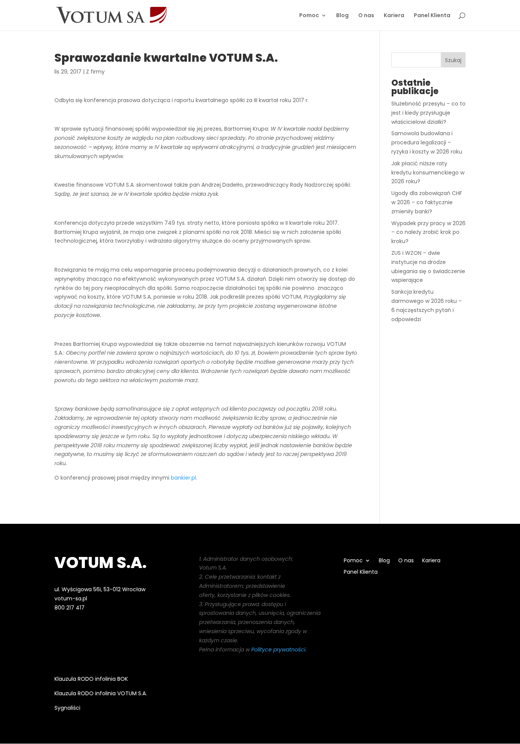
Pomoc (309, 16)
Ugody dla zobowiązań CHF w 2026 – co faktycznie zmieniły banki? (426, 202)
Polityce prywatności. (278, 649)
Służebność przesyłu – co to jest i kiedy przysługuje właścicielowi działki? (428, 113)
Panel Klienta (432, 16)
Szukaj (453, 60)
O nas (366, 16)
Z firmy (95, 71)
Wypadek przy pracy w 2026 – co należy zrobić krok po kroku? (428, 232)
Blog (342, 16)
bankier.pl (183, 478)
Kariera (394, 16)
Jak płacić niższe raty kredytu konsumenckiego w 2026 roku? (427, 173)
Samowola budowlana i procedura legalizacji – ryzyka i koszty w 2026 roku (426, 142)
